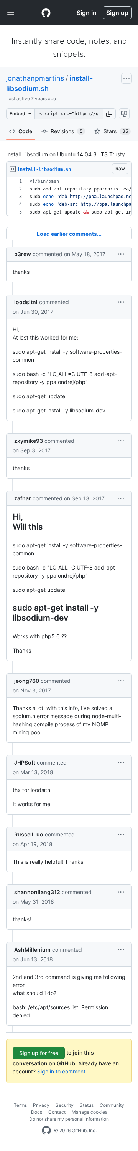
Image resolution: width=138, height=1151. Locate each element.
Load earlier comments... (69, 233)
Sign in (87, 13)
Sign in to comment (61, 1071)
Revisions (66, 131)
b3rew (22, 254)
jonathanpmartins (35, 78)
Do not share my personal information (69, 1119)
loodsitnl (26, 302)
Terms (20, 1105)
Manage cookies (89, 1112)
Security (65, 1105)
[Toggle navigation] (10, 13)
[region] (69, 196)
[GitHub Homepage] (46, 1131)
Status (87, 1105)
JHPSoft (24, 762)
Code (25, 131)
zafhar (22, 498)
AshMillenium (32, 949)
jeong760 (26, 680)
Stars (116, 131)
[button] (109, 113)
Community (112, 1105)
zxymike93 (28, 440)
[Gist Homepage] (46, 12)
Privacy (41, 1105)
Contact (57, 1112)
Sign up (117, 13)
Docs (36, 1112)
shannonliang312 (37, 892)
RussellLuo (28, 834)
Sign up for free (38, 1053)
